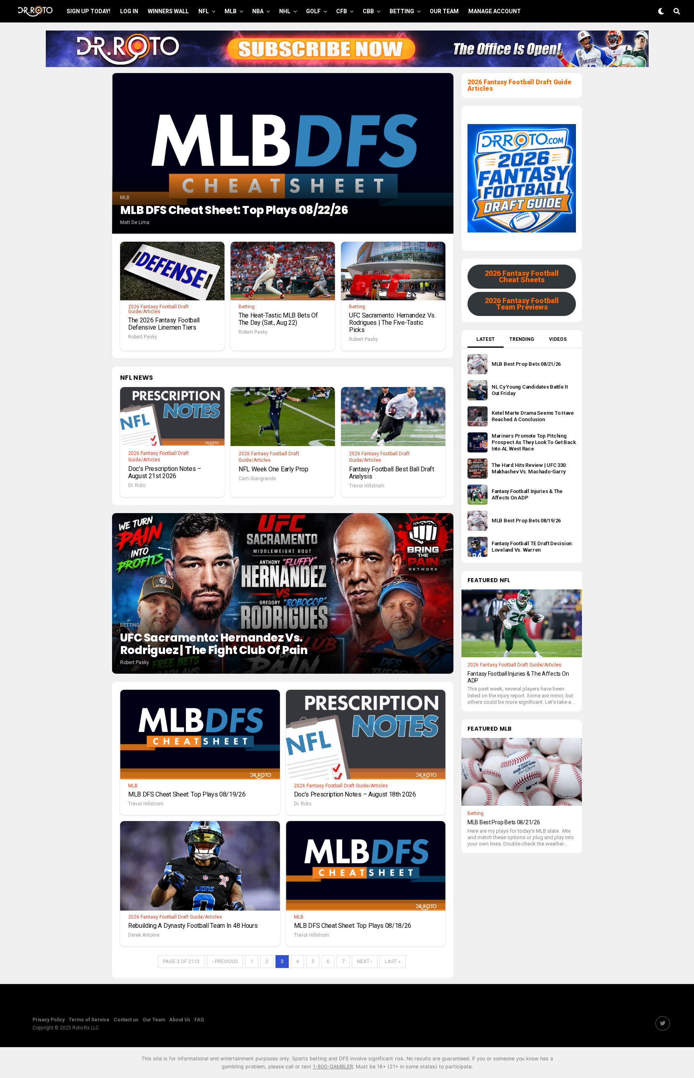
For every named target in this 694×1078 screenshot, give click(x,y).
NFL (203, 11)
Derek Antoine (143, 935)
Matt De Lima (134, 222)
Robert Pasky (142, 337)
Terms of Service (89, 1020)
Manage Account (494, 11)
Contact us (126, 1020)
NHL (284, 11)
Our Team (444, 11)
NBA (257, 11)
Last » (392, 961)
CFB (341, 11)
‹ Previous (225, 961)
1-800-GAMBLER (333, 1067)
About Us (179, 1020)
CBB (368, 11)
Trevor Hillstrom (366, 486)
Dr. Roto (136, 485)
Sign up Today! (88, 11)
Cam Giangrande (257, 478)
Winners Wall (168, 11)
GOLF (313, 11)
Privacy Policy (49, 1020)
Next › (364, 961)
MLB (231, 11)
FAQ (199, 1020)
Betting (402, 11)
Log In (129, 11)
